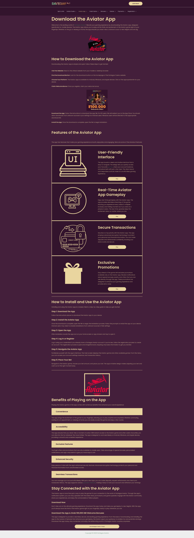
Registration (131, 11)
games (110, 167)
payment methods (89, 483)
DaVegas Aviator (80, 25)
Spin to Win (61, 11)
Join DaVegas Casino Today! (97, 526)
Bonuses (103, 11)
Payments (121, 11)
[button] (135, 3)
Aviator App (82, 11)
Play (117, 179)
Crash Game (93, 11)
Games (112, 11)
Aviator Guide (71, 11)
